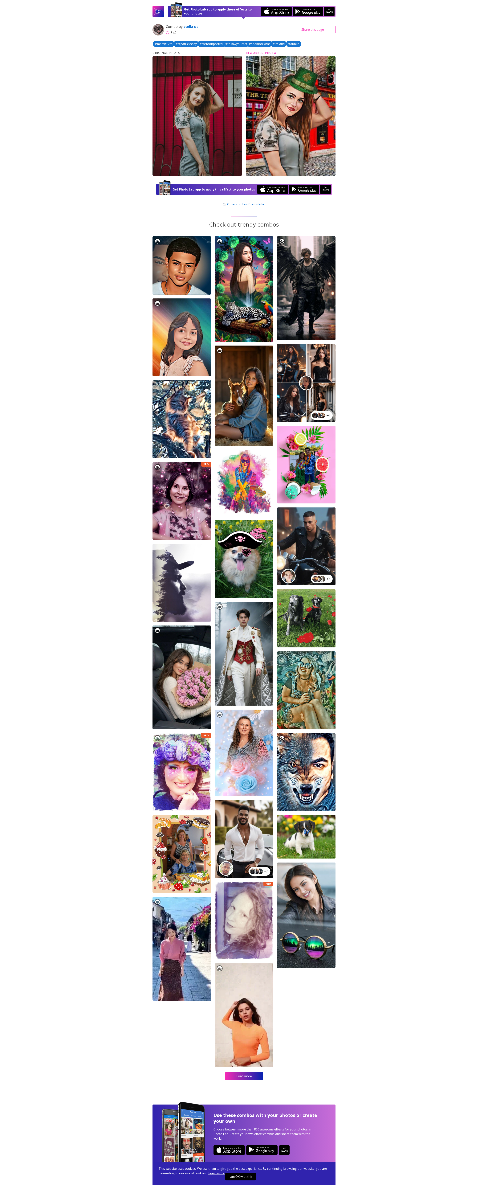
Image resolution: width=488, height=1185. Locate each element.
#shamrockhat (259, 44)
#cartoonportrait (211, 44)
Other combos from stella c (246, 204)
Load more (244, 1076)
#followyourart (236, 44)
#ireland (278, 44)
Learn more (216, 1173)
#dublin (293, 44)
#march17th (164, 44)
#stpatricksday (186, 44)
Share (312, 29)
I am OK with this (241, 1177)
